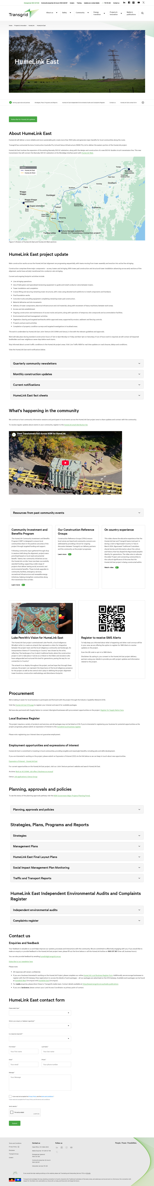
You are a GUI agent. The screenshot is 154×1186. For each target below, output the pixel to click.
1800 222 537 (36, 1162)
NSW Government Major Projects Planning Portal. (72, 795)
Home (10, 25)
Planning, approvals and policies (21, 102)
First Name (12, 1047)
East (47, 980)
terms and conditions (47, 1096)
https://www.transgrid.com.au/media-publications (100, 984)
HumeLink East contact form (128, 102)
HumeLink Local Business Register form (98, 975)
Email (11, 1059)
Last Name (45, 1047)
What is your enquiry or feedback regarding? (22, 1021)
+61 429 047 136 (46, 1151)
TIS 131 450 (107, 3)
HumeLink (31, 25)
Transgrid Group (13, 1154)
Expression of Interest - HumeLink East (23, 761)
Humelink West (20, 980)
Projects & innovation (20, 25)
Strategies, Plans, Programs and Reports (46, 102)
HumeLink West (87, 153)
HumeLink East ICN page (25, 705)
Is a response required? (16, 1034)
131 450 (45, 1166)
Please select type (14, 1008)
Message (12, 1072)
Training (79, 3)
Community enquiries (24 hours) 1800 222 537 (54, 3)
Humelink (42, 980)
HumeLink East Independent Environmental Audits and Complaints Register (83, 102)
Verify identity (13, 1106)
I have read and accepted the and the (33, 1096)
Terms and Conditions (15, 1143)
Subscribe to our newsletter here (21, 961)
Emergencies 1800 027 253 (31, 3)
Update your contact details (91, 3)
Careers (72, 3)
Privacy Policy (32, 1096)
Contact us (116, 3)
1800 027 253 (36, 1156)
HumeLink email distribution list (76, 424)
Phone (44, 1059)
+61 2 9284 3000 (44, 1147)
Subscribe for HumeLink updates (23, 119)
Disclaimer (12, 1150)
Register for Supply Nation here (112, 710)
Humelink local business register (69, 726)
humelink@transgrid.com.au (50, 956)
